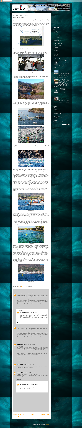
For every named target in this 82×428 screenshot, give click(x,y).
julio (56, 47)
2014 (55, 32)
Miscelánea (56, 116)
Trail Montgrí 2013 (58, 43)
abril (56, 50)
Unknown (19, 344)
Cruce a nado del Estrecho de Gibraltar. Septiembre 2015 (64, 71)
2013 (55, 34)
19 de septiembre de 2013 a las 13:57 (28, 372)
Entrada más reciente (18, 414)
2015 (55, 31)
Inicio (32, 414)
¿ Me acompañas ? (62, 88)
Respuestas (20, 310)
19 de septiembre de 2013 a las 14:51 (31, 384)
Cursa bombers (57, 110)
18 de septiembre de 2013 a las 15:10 (28, 344)
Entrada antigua (45, 414)
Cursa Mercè (56, 112)
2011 (55, 55)
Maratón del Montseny (58, 114)
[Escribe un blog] (27, 286)
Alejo (21, 312)
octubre (56, 38)
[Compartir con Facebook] (30, 286)
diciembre (57, 35)
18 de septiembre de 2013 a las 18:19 (31, 312)
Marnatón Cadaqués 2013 (59, 45)
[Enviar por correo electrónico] (26, 286)
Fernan (18, 293)
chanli (18, 364)
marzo (56, 52)
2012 (55, 54)
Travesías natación (57, 117)
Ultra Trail (55, 120)
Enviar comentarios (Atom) (23, 416)
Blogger (47, 424)
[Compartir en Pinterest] (31, 286)
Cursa (55, 109)
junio (56, 48)
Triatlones (56, 119)
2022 (55, 29)
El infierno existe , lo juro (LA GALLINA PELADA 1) (64, 80)
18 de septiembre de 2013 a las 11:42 (27, 293)
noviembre (57, 37)
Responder (19, 307)
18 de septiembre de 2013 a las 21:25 (27, 364)
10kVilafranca (56, 107)
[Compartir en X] (28, 286)
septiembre (57, 40)
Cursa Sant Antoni (57, 113)
